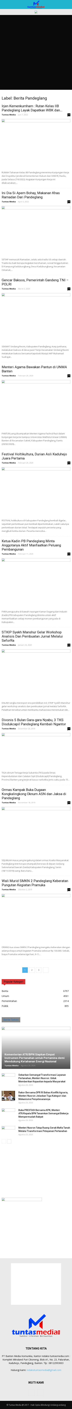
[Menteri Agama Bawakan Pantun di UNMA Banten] (36, 404)
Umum (5, 996)
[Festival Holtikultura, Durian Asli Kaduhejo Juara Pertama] (36, 491)
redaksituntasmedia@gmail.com (44, 1370)
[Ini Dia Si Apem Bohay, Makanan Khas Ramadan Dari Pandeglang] (36, 230)
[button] (67, 4)
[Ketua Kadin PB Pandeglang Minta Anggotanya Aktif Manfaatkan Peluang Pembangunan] (36, 583)
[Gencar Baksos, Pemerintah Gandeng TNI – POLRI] (36, 317)
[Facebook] (31, 1392)
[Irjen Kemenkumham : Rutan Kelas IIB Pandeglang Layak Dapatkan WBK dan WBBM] (36, 143)
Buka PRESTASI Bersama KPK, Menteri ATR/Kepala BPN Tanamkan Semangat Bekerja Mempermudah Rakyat (43, 1113)
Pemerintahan (9, 1001)
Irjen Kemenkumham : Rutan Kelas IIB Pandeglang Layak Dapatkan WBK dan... (32, 108)
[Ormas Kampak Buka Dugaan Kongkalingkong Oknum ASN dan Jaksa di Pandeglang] (36, 831)
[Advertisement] (36, 52)
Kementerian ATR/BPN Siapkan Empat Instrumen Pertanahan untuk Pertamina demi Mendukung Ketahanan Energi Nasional (34, 1058)
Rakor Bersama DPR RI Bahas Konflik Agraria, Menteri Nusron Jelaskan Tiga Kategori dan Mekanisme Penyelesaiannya (43, 1095)
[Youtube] (40, 1392)
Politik (5, 1006)
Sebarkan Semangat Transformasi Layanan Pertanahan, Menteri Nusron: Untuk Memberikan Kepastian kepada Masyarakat (42, 1078)
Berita (5, 991)
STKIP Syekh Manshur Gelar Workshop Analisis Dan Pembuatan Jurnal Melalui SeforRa (32, 636)
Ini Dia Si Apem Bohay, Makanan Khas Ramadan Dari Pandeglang (31, 195)
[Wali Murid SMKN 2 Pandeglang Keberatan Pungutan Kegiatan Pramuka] (36, 918)
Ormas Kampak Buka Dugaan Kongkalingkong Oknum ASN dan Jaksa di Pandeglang (34, 794)
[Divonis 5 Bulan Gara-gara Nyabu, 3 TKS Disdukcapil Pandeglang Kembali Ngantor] (36, 751)
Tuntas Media (9, 114)
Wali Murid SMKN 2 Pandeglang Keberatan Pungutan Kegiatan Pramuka (35, 883)
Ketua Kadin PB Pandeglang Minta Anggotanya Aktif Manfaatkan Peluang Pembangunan (31, 545)
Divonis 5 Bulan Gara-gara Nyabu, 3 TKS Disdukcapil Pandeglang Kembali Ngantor (34, 722)
